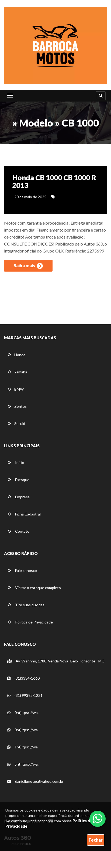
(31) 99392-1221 (28, 695)
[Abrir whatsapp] (97, 818)
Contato (21, 531)
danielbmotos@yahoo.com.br (39, 781)
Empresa (22, 497)
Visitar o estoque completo (37, 587)
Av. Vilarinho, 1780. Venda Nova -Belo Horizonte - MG (60, 661)
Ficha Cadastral (27, 514)
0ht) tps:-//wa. (26, 712)
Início (19, 462)
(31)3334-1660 (27, 678)
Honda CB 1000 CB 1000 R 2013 (54, 181)
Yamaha (20, 372)
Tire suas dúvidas (29, 605)
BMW (19, 389)
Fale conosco (25, 570)
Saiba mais (25, 265)
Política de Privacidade (33, 622)
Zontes (20, 406)
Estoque (21, 479)
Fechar (96, 839)
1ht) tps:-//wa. (26, 747)
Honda (19, 354)
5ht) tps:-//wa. (26, 764)
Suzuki (19, 423)
